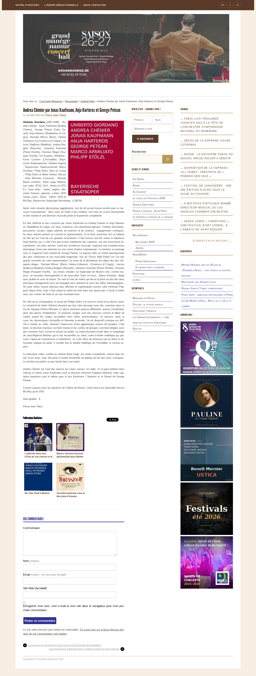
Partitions (138, 273)
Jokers (139, 247)
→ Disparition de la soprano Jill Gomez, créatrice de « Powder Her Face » (204, 172)
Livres (136, 279)
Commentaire (31, 527)
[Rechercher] (167, 159)
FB (222, 5)
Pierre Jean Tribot (55, 115)
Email (44, 574)
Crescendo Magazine (50, 101)
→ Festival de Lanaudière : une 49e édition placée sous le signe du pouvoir (206, 189)
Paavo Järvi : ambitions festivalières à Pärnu (207, 294)
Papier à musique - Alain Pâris (150, 210)
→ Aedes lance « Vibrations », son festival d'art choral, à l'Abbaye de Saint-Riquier (205, 225)
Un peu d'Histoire (27, 5)
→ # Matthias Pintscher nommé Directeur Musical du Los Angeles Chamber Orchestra (205, 207)
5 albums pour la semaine (149, 267)
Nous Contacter (95, 5)
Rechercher (139, 151)
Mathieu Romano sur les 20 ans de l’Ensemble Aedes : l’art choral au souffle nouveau (206, 270)
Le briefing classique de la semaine (153, 216)
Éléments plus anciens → (212, 240)
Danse (136, 185)
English (137, 328)
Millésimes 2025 (145, 241)
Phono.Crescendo (145, 261)
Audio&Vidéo (88, 101)
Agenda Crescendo (143, 204)
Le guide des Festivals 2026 (149, 198)
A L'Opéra (138, 179)
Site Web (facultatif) (35, 588)
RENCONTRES (186, 251)
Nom (31, 560)
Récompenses (140, 235)
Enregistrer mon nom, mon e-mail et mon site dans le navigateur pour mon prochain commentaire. (73, 608)
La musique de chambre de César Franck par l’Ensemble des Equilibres (65, 645)
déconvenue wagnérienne (59, 208)
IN (237, 5)
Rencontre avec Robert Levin (198, 281)
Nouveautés (71, 101)
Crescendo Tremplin (144, 310)
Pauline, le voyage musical (148, 304)
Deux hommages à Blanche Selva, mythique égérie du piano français (84, 649)
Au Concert (139, 191)
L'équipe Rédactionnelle (61, 5)
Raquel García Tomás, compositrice (202, 288)
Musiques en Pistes (144, 298)
